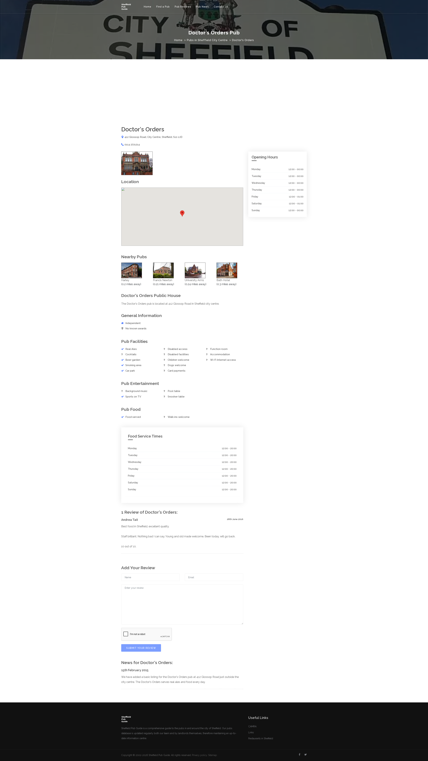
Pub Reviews (183, 6)
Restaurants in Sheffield (260, 738)
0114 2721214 (132, 144)
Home (147, 6)
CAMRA (252, 726)
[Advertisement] (214, 84)
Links (251, 732)
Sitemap (212, 755)
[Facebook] (299, 755)
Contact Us (221, 6)
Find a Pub (163, 6)
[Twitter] (305, 755)
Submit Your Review (141, 648)
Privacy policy (199, 755)
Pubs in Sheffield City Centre (207, 40)
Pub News (202, 6)
